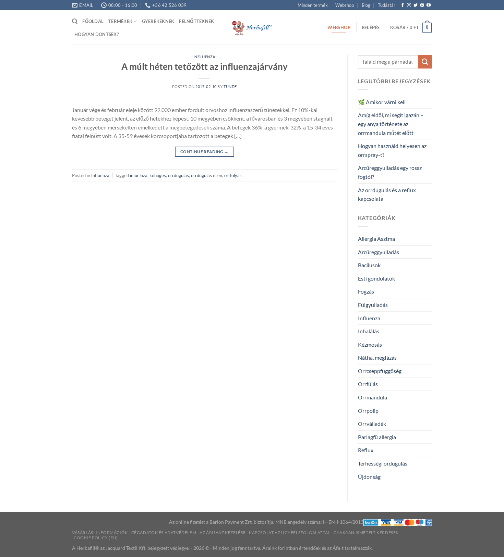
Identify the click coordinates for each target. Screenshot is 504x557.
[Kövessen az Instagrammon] (409, 5)
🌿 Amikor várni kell (382, 102)
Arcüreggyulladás (378, 252)
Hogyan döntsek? (96, 34)
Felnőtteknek (196, 21)
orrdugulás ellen (206, 175)
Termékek (120, 21)
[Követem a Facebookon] (402, 5)
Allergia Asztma (376, 238)
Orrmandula (372, 397)
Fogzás (366, 291)
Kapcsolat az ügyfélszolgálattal (289, 532)
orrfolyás (233, 175)
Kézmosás (370, 344)
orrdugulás (178, 175)
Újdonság (369, 476)
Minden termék (313, 5)
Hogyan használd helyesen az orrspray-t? (392, 150)
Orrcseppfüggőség (379, 371)
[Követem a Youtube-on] (429, 5)
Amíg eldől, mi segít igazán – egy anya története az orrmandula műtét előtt (390, 124)
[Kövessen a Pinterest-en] (422, 5)
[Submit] (425, 61)
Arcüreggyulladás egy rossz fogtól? (390, 172)
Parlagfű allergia (377, 437)
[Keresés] (74, 21)
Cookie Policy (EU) (96, 537)
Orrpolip (368, 410)
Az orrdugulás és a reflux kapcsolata (387, 194)
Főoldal (93, 21)
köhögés (157, 175)
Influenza (204, 56)
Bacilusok (369, 265)
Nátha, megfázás (377, 357)
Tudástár (386, 5)
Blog (366, 5)
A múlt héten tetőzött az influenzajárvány (204, 66)
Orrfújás (368, 384)
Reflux (365, 450)
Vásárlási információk (100, 532)
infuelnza (138, 175)
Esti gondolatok (376, 278)
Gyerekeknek (158, 21)
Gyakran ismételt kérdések (366, 532)
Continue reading (204, 151)
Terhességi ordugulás (382, 463)
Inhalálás (368, 331)
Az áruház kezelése (222, 532)
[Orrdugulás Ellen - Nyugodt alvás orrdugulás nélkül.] (252, 28)
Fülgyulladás (373, 304)
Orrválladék (372, 423)
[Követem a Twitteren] (415, 5)
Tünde (230, 86)
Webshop (344, 5)
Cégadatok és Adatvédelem (163, 532)
